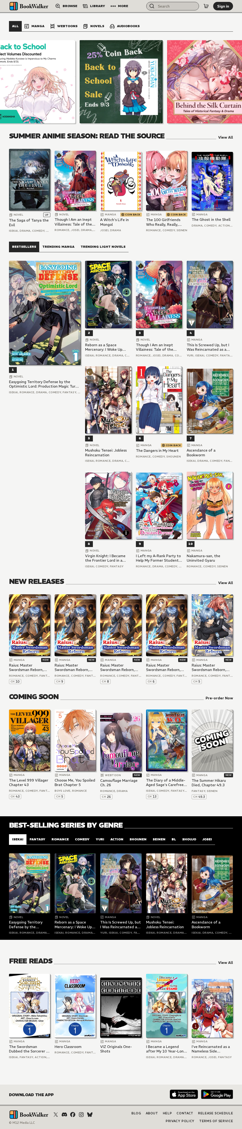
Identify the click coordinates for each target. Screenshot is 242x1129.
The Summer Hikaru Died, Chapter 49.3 (209, 782)
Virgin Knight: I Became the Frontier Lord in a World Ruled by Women (105, 558)
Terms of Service (216, 1121)
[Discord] (64, 1114)
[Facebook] (73, 1114)
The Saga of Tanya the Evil (29, 222)
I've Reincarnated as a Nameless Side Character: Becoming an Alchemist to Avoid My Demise (211, 1049)
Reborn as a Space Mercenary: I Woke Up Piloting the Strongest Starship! (104, 347)
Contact (185, 1113)
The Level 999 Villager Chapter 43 (28, 782)
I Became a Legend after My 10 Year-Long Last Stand (166, 1049)
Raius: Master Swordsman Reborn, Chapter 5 (209, 667)
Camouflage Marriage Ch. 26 (119, 782)
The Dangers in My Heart (157, 450)
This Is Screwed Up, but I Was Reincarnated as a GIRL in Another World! (208, 347)
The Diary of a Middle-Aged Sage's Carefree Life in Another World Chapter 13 (165, 782)
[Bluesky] (90, 1114)
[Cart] (206, 6)
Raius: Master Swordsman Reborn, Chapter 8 (117, 667)
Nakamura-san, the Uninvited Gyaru (203, 558)
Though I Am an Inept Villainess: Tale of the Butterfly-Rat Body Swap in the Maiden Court (73, 222)
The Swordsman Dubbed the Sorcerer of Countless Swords (29, 1049)
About (152, 1113)
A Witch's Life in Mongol (114, 222)
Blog (136, 1113)
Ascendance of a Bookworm (201, 452)
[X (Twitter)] (56, 1114)
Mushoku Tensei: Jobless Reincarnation (106, 452)
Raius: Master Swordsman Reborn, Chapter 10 (26, 667)
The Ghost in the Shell (211, 219)
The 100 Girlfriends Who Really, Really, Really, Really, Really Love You (163, 222)
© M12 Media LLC (22, 1122)
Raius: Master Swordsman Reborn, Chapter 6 (163, 667)
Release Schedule (215, 1113)
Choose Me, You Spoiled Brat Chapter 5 (75, 782)
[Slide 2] (121, 81)
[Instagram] (81, 1114)
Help (167, 1113)
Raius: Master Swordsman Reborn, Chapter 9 (72, 667)
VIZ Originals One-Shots (116, 1049)
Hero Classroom (68, 1046)
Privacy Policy (180, 1121)
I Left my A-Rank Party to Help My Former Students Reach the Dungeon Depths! (158, 558)
